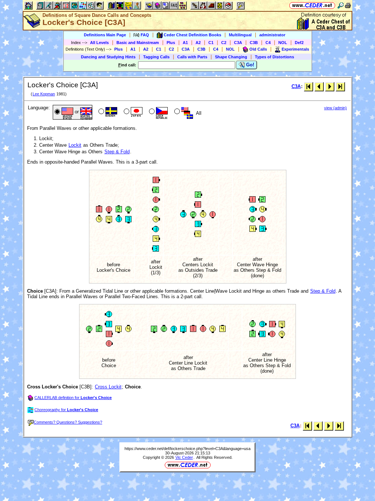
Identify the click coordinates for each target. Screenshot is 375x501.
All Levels (99, 42)
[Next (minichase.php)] (329, 86)
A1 (185, 42)
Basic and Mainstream (137, 42)
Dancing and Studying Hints (108, 57)
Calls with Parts (192, 57)
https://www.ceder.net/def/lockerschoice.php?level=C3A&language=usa (187, 448)
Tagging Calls (156, 57)
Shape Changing (231, 57)
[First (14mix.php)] (308, 86)
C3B (254, 42)
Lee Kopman (44, 94)
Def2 (299, 42)
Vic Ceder (184, 457)
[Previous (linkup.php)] (319, 86)
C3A (238, 42)
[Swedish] (107, 112)
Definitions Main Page (105, 35)
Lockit (74, 145)
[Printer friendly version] (348, 5)
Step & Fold (117, 151)
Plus (171, 42)
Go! (249, 64)
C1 (211, 42)
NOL (282, 42)
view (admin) (335, 108)
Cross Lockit (108, 387)
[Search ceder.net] (341, 5)
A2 (198, 42)
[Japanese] (132, 112)
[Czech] (158, 112)
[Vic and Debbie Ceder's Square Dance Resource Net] (312, 5)
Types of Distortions (274, 57)
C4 (268, 42)
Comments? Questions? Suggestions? (68, 422)
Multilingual (240, 35)
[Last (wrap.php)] (340, 86)
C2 (223, 42)
